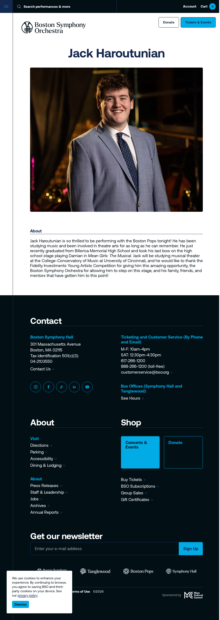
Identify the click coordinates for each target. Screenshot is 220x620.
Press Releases (44, 485)
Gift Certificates (135, 499)
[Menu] (6, 6)
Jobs (34, 498)
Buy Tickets (131, 479)
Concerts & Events (136, 444)
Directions (39, 445)
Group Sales (132, 492)
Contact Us (40, 368)
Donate (168, 22)
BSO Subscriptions (138, 486)
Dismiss (20, 604)
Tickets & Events (198, 22)
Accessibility (41, 458)
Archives (38, 505)
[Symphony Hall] (181, 571)
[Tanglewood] (95, 571)
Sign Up (190, 548)
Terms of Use (80, 591)
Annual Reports (44, 512)
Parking (37, 452)
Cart (207, 6)
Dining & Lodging (45, 465)
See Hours (130, 398)
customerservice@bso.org (145, 372)
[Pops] (138, 571)
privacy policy (27, 595)
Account (189, 6)
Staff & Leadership (47, 492)
